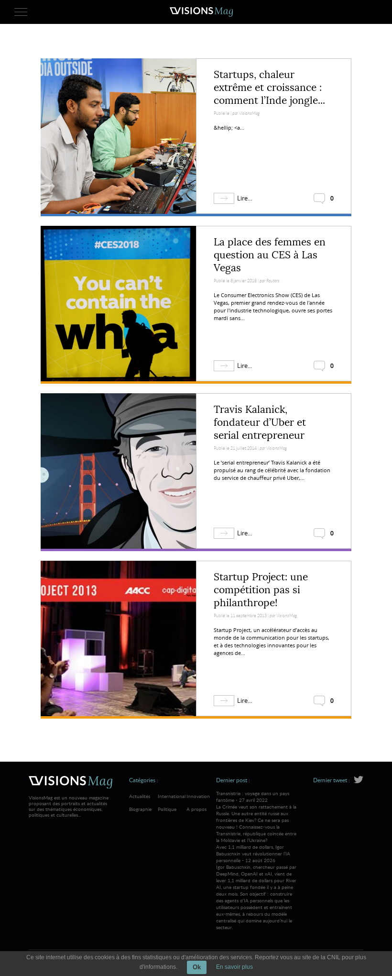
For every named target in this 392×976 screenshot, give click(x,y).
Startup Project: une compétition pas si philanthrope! (261, 590)
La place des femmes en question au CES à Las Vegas (270, 255)
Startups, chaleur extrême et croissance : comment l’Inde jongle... (269, 87)
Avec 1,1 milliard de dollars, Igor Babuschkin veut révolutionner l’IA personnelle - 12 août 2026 (256, 887)
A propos (196, 809)
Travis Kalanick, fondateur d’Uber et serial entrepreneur (260, 422)
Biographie (140, 809)
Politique (167, 809)
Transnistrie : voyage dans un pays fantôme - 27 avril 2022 (256, 816)
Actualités (139, 796)
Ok (197, 967)
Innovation (198, 796)
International (171, 796)
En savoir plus (234, 967)
